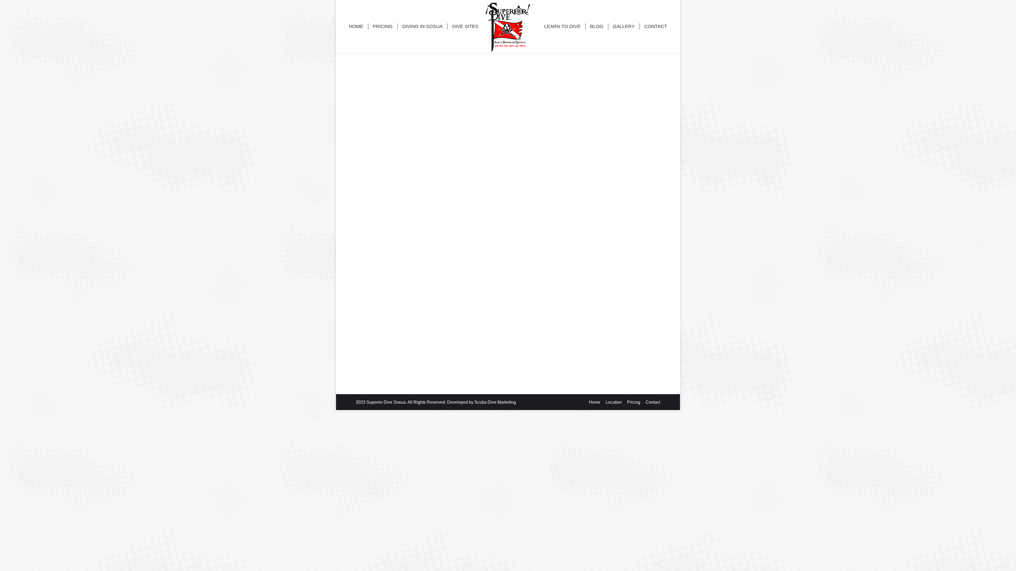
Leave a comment (449, 213)
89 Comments (436, 343)
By (382, 213)
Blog (366, 213)
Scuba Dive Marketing (495, 402)
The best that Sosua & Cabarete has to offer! (409, 334)
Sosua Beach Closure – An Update (399, 204)
